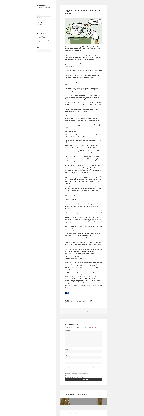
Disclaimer (39, 24)
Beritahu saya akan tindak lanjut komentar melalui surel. (78, 373)
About (38, 17)
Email (67, 355)
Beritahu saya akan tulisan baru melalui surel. (75, 377)
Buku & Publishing (41, 22)
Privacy (38, 26)
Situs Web (67, 361)
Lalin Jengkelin (80, 299)
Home (38, 15)
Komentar (68, 330)
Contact (38, 20)
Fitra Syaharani (43, 5)
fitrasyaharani (79, 311)
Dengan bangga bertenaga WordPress (73, 413)
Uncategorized (87, 311)
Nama (67, 349)
